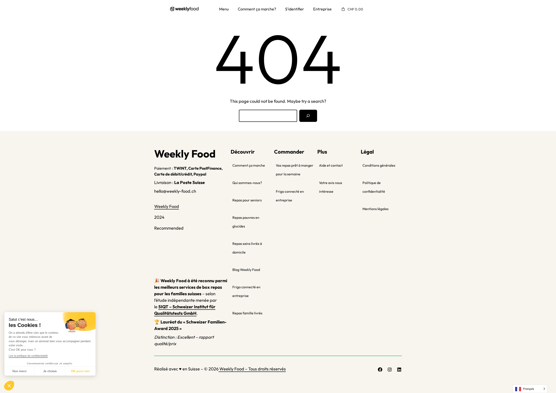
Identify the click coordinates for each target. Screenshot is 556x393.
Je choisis (50, 371)
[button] (9, 385)
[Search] (308, 116)
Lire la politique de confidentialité (28, 355)
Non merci (19, 371)
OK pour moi (80, 371)
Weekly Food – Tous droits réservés (252, 368)
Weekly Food (166, 206)
